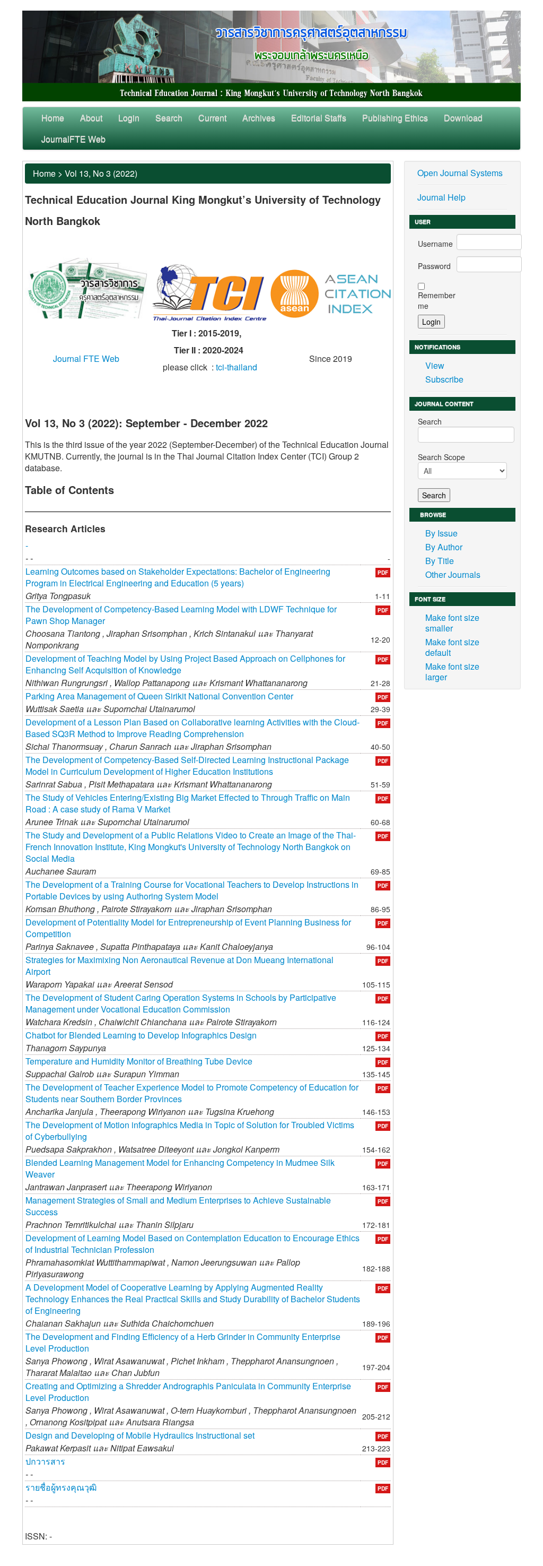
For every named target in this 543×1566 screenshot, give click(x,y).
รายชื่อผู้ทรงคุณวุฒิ (61, 1487)
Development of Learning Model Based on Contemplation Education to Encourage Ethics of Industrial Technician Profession (192, 1244)
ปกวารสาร (45, 1461)
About (91, 117)
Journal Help (441, 197)
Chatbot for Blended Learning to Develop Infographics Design (141, 1035)
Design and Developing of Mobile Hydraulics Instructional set (140, 1435)
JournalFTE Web (73, 139)
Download (463, 117)
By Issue (441, 533)
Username (435, 243)
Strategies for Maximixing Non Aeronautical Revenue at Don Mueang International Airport (179, 965)
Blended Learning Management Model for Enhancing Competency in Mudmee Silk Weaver (180, 1168)
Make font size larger (452, 671)
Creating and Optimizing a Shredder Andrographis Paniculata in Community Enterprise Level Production (188, 1392)
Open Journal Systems (460, 173)
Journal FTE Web (86, 358)
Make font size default (452, 647)
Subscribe (444, 379)
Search (168, 117)
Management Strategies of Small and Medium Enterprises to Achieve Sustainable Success (178, 1206)
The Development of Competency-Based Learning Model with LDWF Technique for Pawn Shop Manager (181, 615)
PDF (383, 572)
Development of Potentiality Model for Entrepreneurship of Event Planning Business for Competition (188, 928)
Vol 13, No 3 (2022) (101, 173)
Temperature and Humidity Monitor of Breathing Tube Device (138, 1061)
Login (128, 117)
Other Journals (452, 574)
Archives (258, 117)
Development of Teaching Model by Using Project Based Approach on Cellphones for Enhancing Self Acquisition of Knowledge (185, 664)
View (434, 365)
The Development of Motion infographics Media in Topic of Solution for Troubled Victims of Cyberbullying (189, 1131)
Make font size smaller (452, 622)
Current (212, 117)
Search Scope (441, 457)
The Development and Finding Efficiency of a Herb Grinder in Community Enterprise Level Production (182, 1342)
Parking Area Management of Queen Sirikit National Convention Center (159, 696)
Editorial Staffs (318, 117)
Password (434, 266)
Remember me (437, 300)
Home (52, 117)
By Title (439, 561)
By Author (443, 547)
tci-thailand (236, 367)
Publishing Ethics (395, 117)
